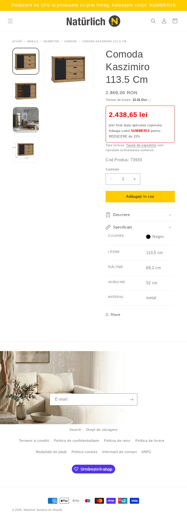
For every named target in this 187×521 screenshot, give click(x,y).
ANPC (146, 452)
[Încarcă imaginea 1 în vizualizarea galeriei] (26, 61)
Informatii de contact (119, 452)
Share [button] (116, 314)
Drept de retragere (102, 430)
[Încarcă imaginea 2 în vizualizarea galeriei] (26, 91)
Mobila (33, 41)
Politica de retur (117, 440)
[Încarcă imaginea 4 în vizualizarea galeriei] (26, 149)
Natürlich (30, 509)
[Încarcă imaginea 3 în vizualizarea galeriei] (26, 120)
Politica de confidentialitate (76, 440)
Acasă (17, 41)
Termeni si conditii (34, 440)
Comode (70, 41)
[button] (10, 21)
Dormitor (51, 41)
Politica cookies (85, 452)
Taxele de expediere (141, 145)
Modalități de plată (51, 452)
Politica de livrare (149, 440)
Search (75, 430)
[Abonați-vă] (131, 399)
